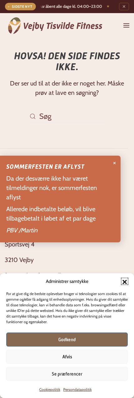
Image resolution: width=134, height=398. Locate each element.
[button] (125, 281)
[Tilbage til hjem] (55, 25)
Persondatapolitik (77, 389)
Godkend (67, 339)
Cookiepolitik (49, 389)
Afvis (67, 357)
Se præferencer (67, 374)
